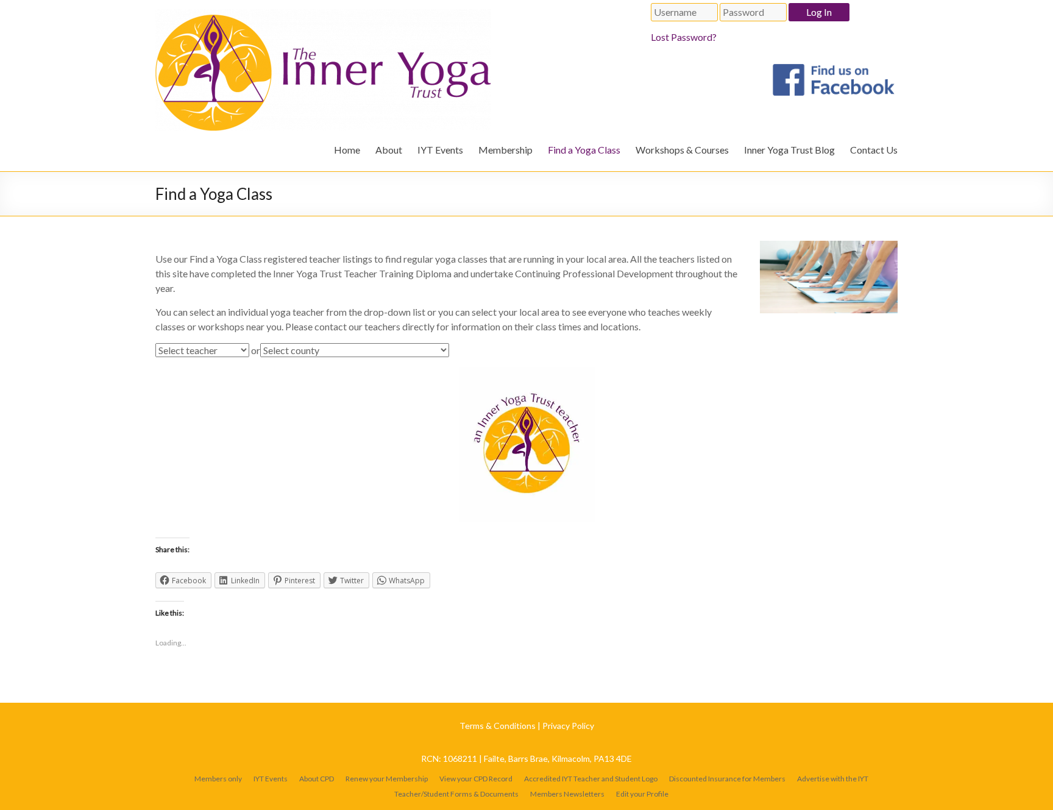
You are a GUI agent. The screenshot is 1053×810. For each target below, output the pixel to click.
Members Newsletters (567, 793)
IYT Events (440, 149)
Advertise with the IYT (832, 778)
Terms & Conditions (497, 725)
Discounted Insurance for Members (727, 778)
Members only (218, 778)
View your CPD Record (475, 778)
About (388, 149)
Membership (505, 149)
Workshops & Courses (682, 149)
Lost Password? (684, 37)
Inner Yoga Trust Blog (789, 149)
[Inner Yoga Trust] (323, 15)
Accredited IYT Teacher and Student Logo (591, 778)
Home (347, 149)
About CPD (316, 778)
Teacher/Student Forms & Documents (456, 793)
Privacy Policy (568, 725)
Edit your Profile (642, 793)
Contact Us (874, 149)
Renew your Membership (387, 778)
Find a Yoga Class (584, 149)
